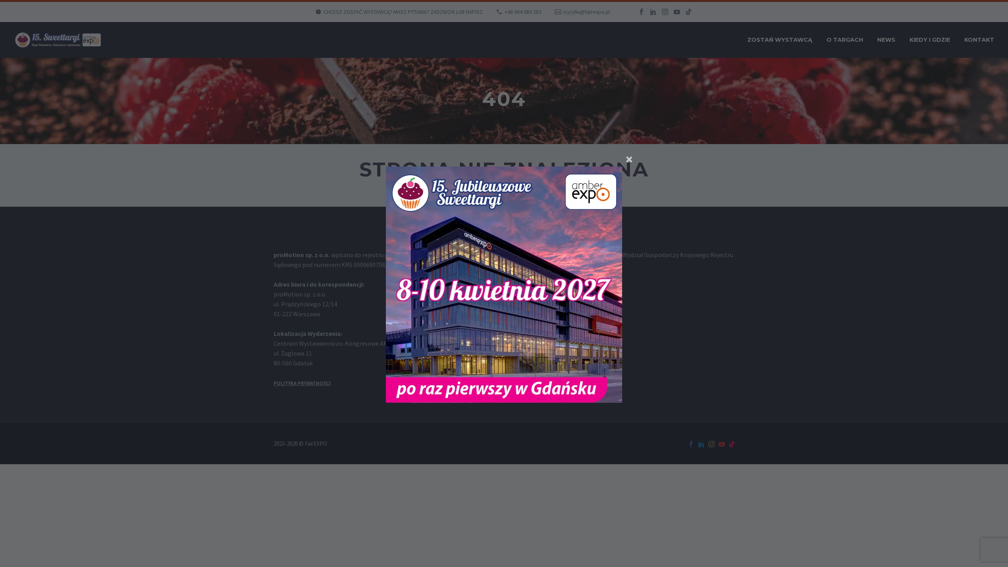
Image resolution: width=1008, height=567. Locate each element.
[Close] (629, 159)
